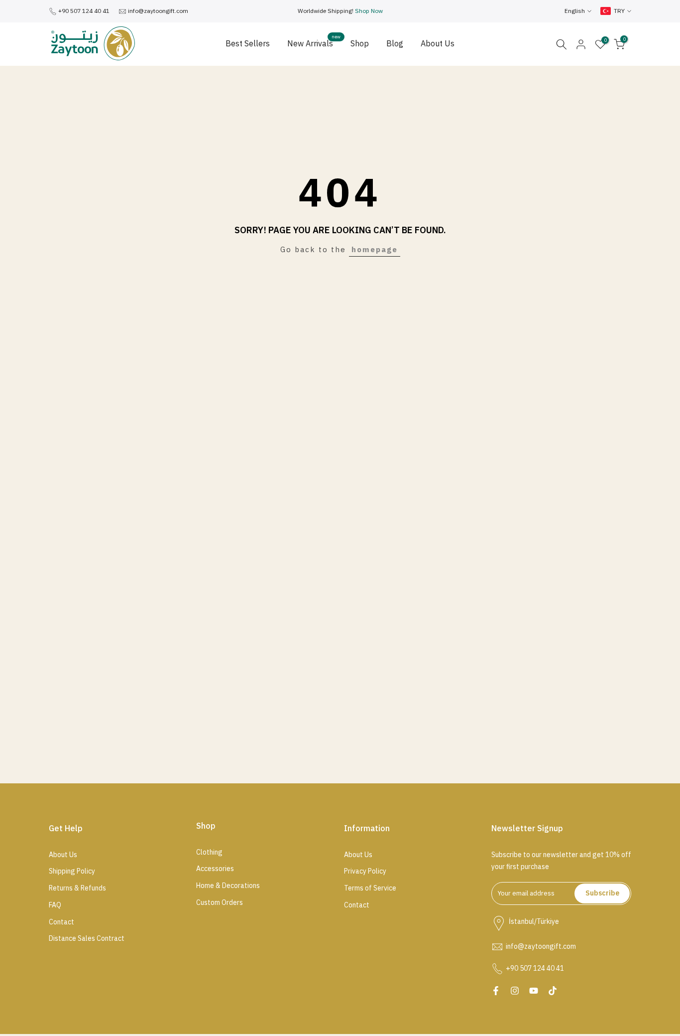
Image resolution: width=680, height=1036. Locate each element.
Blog (394, 44)
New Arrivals (313, 43)
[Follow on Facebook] (495, 991)
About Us (437, 44)
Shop (359, 44)
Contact (61, 922)
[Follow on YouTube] (533, 991)
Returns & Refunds (77, 888)
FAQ (55, 905)
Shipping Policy (72, 872)
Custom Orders (219, 903)
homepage (374, 249)
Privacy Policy (365, 872)
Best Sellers (248, 44)
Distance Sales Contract (86, 939)
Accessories (215, 869)
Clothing (209, 853)
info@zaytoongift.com (158, 10)
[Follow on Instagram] (514, 991)
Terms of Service (370, 888)
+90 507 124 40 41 (84, 10)
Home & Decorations (228, 886)
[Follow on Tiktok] (552, 991)
